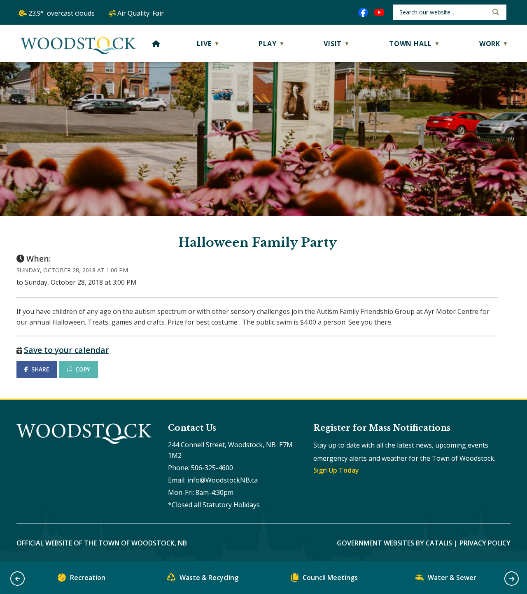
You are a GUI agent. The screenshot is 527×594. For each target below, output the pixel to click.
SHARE (40, 369)
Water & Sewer (452, 577)
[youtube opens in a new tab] (379, 12)
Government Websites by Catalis (394, 543)
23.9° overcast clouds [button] (61, 13)
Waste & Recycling (209, 577)
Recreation (87, 577)
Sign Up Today (336, 470)
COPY (82, 369)
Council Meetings (330, 577)
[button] (495, 12)
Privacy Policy (485, 543)
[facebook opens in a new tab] (363, 12)
